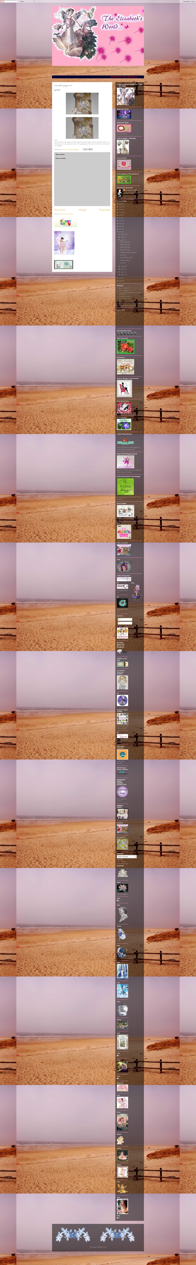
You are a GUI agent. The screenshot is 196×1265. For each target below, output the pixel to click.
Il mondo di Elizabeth (131, 190)
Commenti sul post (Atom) (66, 214)
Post (120, 619)
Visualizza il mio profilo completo (132, 193)
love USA (122, 263)
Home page (82, 210)
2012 (120, 232)
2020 (120, 210)
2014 (120, 226)
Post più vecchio (104, 210)
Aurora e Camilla (123, 288)
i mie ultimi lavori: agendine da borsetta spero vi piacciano (130, 294)
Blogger (104, 1247)
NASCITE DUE (125, 242)
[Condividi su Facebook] (90, 149)
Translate (123, 861)
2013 (120, 229)
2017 (120, 218)
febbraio (123, 275)
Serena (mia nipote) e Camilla (126, 306)
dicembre (123, 234)
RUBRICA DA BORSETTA (128, 253)
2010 (120, 281)
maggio (123, 266)
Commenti (122, 623)
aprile (122, 269)
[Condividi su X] (88, 149)
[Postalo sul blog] (86, 149)
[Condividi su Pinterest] (92, 149)
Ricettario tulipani (125, 260)
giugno (122, 240)
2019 (120, 212)
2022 (120, 204)
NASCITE (123, 255)
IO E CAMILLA (123, 299)
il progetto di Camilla (124, 297)
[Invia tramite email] (84, 149)
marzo (122, 272)
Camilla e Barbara (123, 291)
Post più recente (59, 210)
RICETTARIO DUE (126, 258)
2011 (120, 278)
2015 (120, 224)
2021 (120, 207)
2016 (120, 221)
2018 (120, 215)
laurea (120, 301)
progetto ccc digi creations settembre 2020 (129, 303)
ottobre (123, 237)
